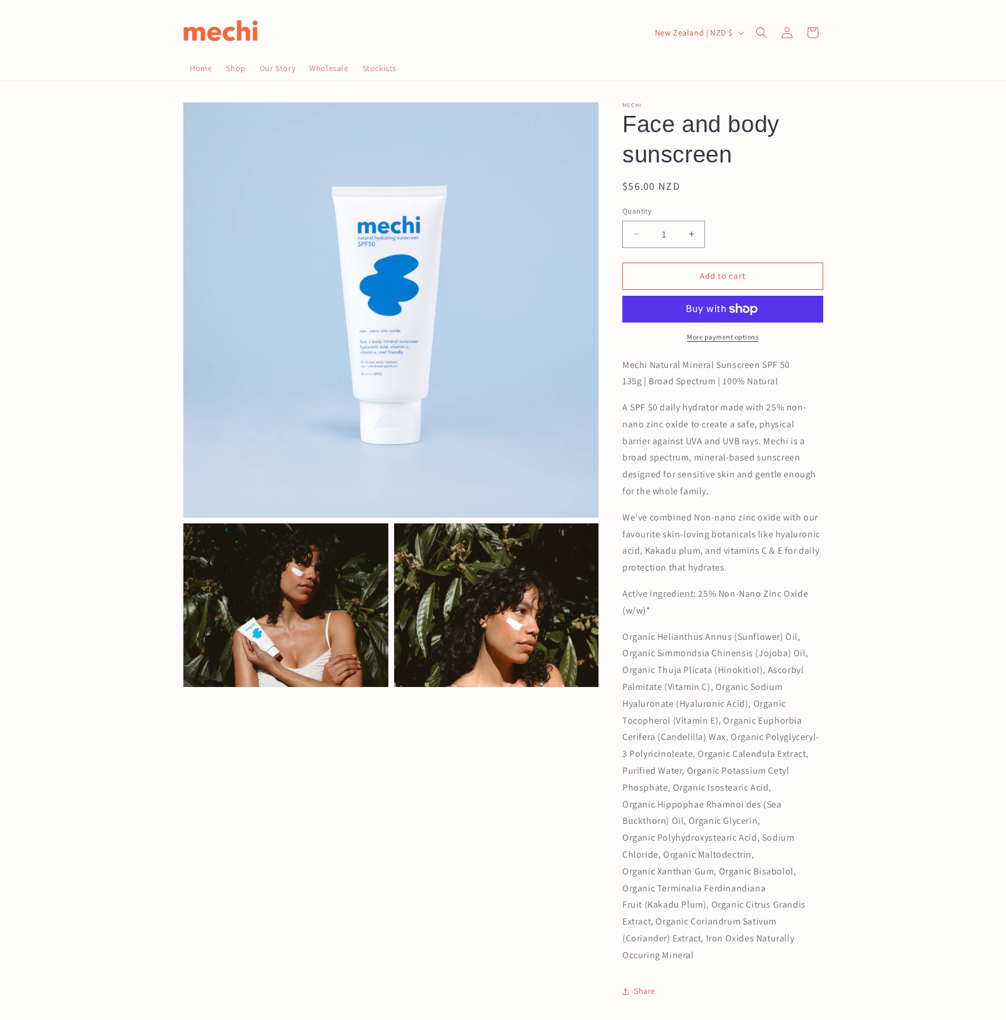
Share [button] (645, 991)
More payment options (723, 336)
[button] (761, 32)
